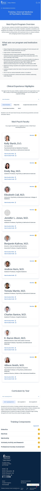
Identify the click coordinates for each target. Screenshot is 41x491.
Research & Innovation (26, 481)
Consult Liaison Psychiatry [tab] (8, 108)
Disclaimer (18, 489)
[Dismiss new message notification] (39, 483)
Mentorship (20, 438)
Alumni (3, 481)
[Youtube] (10, 476)
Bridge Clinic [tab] (16, 104)
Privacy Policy (22, 489)
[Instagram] (6, 476)
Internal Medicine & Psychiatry (9, 8)
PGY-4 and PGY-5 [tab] (33, 402)
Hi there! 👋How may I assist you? (33, 484)
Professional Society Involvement (20, 447)
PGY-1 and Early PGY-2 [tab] (9, 402)
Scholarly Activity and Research (20, 442)
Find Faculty (5, 484)
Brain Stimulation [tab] (6, 104)
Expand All (36, 426)
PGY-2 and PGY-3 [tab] (21, 402)
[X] (4, 476)
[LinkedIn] (8, 476)
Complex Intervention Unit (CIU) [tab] (30, 104)
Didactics (20, 429)
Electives (20, 434)
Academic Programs (6, 482)
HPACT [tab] (19, 108)
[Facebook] (2, 476)
